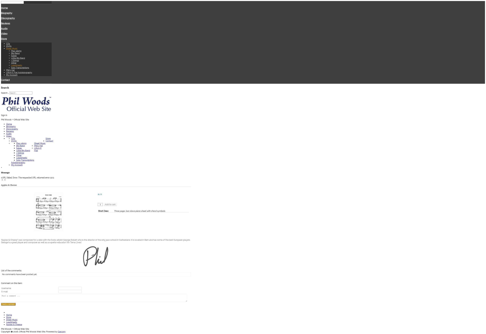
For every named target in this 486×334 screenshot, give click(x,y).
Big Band (15, 53)
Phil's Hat (10, 70)
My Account (11, 75)
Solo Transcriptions (20, 68)
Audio (4, 28)
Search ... (5, 93)
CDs (8, 43)
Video (4, 33)
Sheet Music (11, 48)
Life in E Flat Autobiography (19, 72)
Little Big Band (18, 58)
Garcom (61, 331)
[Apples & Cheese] (48, 212)
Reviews (5, 23)
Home (4, 7)
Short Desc (103, 211)
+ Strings (15, 60)
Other (13, 63)
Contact (5, 79)
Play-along (16, 51)
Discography (8, 18)
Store (4, 38)
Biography (6, 13)
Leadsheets (16, 65)
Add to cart (110, 204)
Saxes (14, 56)
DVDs (9, 46)
